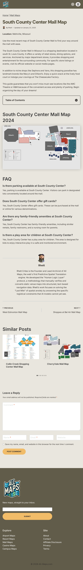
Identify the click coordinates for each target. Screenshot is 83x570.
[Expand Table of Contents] (76, 100)
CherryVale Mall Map (58, 364)
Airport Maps (9, 535)
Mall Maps (15, 15)
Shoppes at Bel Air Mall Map (66, 310)
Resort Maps (9, 539)
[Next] (77, 354)
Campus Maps (10, 548)
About (46, 535)
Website (61, 437)
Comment (9, 405)
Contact (47, 539)
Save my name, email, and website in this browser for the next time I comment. (39, 444)
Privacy (47, 545)
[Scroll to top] (79, 562)
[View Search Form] (73, 4)
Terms (46, 548)
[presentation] (21, 347)
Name (7, 437)
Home (5, 15)
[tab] (37, 375)
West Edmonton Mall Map (15, 310)
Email (34, 437)
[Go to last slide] (6, 354)
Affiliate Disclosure (52, 542)
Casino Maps (9, 545)
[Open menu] (78, 4)
